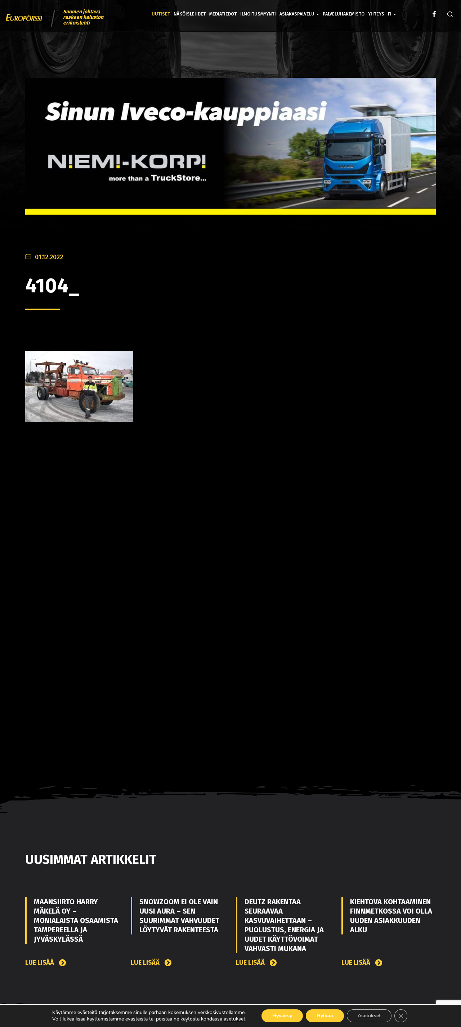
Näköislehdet (190, 14)
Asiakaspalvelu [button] (297, 14)
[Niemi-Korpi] (230, 152)
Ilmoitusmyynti (258, 14)
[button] (392, 9)
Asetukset (369, 1015)
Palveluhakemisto (343, 14)
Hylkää (325, 1015)
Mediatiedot (223, 14)
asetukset (234, 1019)
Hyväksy (282, 1015)
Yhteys (376, 14)
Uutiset (161, 14)
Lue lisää (40, 963)
